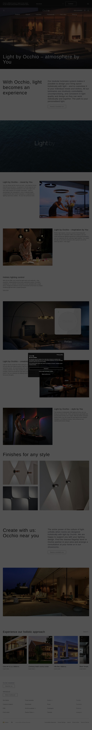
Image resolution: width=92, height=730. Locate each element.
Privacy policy (60, 354)
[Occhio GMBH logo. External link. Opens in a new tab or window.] (31, 355)
